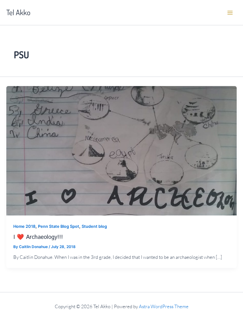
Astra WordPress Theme (164, 306)
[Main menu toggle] (230, 12)
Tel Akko (18, 12)
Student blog (94, 226)
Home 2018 (24, 226)
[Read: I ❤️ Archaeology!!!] (121, 150)
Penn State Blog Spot (58, 226)
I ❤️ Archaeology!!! (38, 237)
